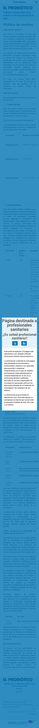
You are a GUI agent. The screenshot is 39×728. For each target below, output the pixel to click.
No (24, 343)
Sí (15, 343)
